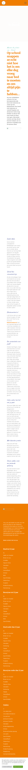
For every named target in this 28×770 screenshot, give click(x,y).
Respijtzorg (6, 751)
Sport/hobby (7, 578)
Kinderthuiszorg (8, 585)
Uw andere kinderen (9, 714)
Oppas (5, 568)
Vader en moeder (8, 555)
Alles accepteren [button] (18, 766)
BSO (4, 575)
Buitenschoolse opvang (10, 731)
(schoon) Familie (7, 721)
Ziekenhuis (6, 580)
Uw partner (6, 716)
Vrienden (5, 565)
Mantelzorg (6, 588)
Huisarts (5, 583)
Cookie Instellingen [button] (7, 766)
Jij (3, 553)
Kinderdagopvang (8, 726)
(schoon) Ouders (8, 719)
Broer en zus (7, 558)
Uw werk (5, 734)
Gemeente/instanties (9, 754)
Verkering (6, 646)
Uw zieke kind (7, 711)
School (5, 573)
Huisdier (5, 560)
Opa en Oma (7, 563)
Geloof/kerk (6, 570)
